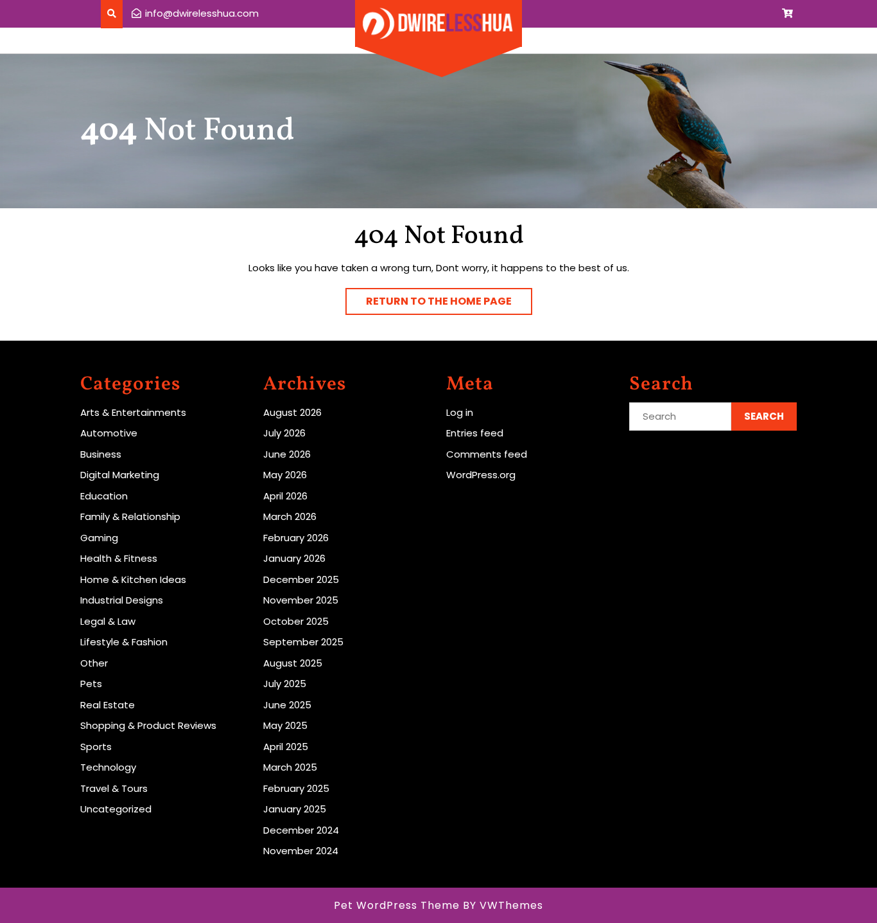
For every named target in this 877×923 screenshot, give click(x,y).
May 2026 (285, 474)
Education (104, 496)
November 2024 (300, 850)
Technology (108, 767)
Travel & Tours (114, 788)
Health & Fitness (118, 558)
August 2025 (292, 663)
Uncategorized (116, 809)
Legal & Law (107, 621)
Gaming (99, 537)
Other (94, 663)
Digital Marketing (119, 474)
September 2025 (303, 642)
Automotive (108, 433)
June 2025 (287, 705)
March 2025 (290, 767)
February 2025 (296, 788)
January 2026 (294, 558)
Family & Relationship (130, 516)
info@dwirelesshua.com (202, 13)
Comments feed (486, 454)
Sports (96, 746)
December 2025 (301, 579)
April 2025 (285, 746)
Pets (91, 683)
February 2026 (296, 537)
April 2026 (285, 496)
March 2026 (290, 516)
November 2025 (300, 600)
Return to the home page (449, 304)
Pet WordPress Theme (397, 905)
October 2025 (296, 621)
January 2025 (294, 809)
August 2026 (292, 412)
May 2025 (285, 725)
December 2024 (301, 830)
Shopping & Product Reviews (148, 725)
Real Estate (107, 705)
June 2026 (287, 454)
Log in (459, 412)
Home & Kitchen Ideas (133, 579)
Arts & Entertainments (133, 412)
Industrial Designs (121, 600)
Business (100, 454)
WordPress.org (481, 474)
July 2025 (284, 683)
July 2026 (284, 433)
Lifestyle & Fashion (124, 642)
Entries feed (474, 433)
